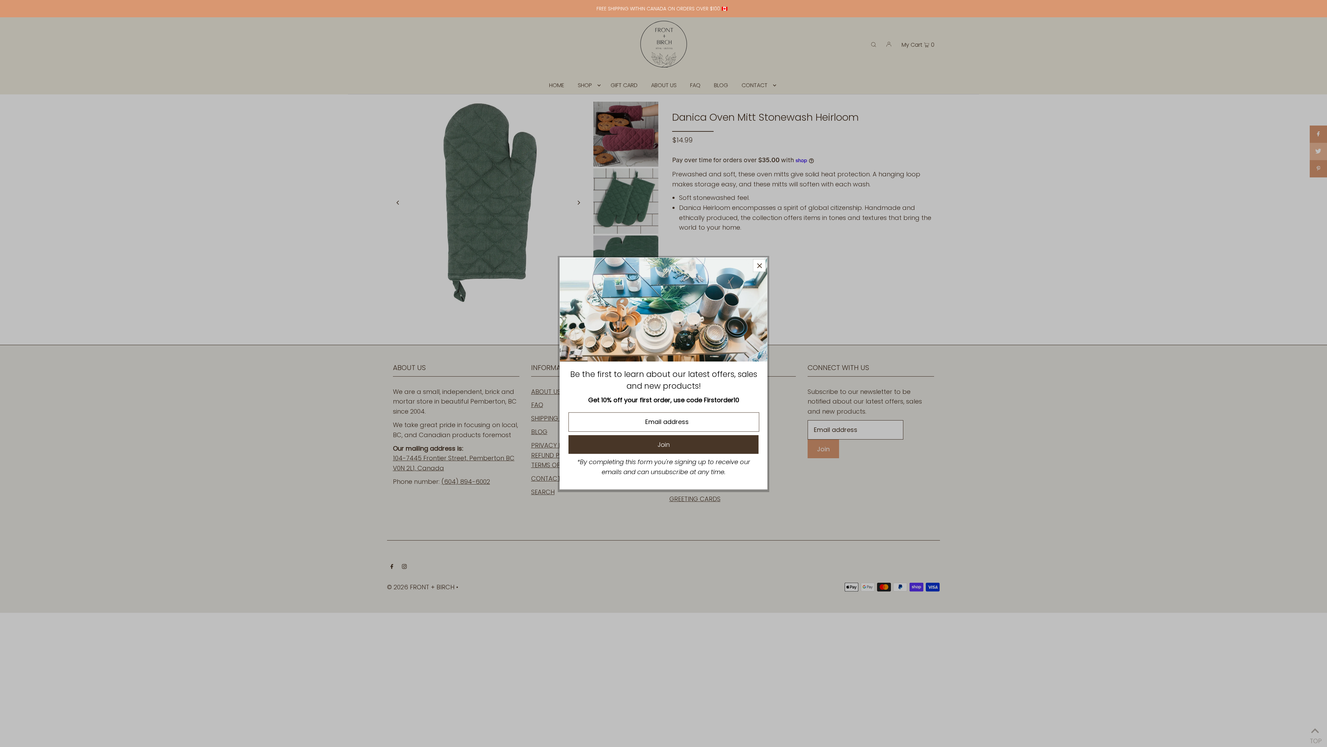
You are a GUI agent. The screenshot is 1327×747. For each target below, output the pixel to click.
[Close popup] (759, 265)
